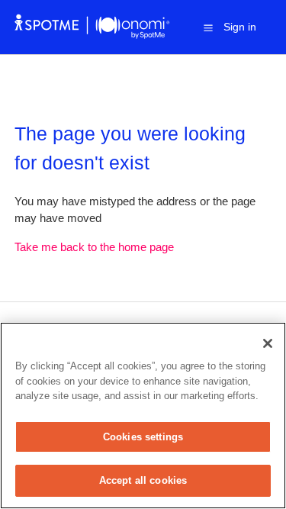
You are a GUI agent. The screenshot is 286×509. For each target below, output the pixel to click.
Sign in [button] (239, 27)
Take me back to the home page (94, 246)
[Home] (92, 34)
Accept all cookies (143, 480)
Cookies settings (143, 437)
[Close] (267, 343)
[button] (208, 27)
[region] (143, 415)
